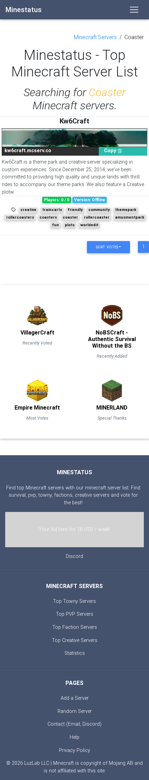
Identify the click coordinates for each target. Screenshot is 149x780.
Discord (74, 556)
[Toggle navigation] (134, 9)
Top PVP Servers (74, 614)
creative (28, 210)
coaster (70, 217)
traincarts (52, 210)
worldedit (89, 225)
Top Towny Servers (74, 601)
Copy (110, 151)
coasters (48, 217)
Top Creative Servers (74, 640)
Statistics (74, 653)
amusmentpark (129, 217)
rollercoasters (20, 217)
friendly (75, 210)
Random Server (75, 711)
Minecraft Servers (95, 37)
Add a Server (75, 698)
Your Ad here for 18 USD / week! (74, 529)
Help (74, 737)
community (98, 210)
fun (55, 225)
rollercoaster (96, 217)
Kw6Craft (74, 121)
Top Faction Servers (74, 627)
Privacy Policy (74, 750)
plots (69, 225)
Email (74, 724)
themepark (125, 210)
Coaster (134, 37)
